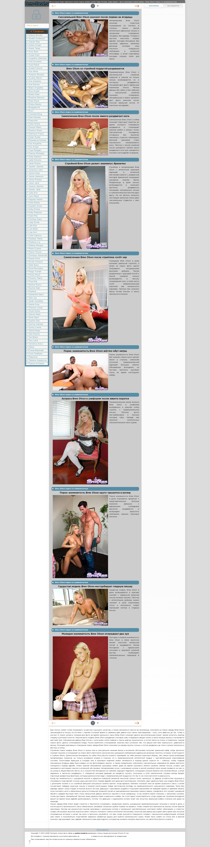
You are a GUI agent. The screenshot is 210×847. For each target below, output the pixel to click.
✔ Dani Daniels (33, 117)
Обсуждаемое (173, 6)
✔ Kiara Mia (31, 216)
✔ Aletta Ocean (33, 45)
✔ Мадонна (31, 357)
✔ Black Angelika (34, 88)
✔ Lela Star (31, 226)
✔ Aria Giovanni (34, 62)
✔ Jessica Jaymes (34, 186)
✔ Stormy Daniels (34, 324)
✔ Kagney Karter (34, 199)
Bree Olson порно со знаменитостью (71, 13)
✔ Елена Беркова (35, 350)
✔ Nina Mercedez (34, 268)
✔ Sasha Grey (32, 304)
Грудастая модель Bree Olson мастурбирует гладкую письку (95, 587)
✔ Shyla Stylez (33, 311)
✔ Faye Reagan (33, 150)
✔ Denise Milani (33, 127)
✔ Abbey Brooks (34, 35)
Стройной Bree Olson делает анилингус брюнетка (95, 164)
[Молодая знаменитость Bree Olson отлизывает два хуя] (80, 678)
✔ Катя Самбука (34, 354)
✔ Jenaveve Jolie (34, 170)
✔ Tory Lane (32, 341)
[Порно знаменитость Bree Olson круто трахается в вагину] (80, 536)
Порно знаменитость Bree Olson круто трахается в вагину (95, 493)
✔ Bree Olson (32, 101)
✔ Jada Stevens (33, 160)
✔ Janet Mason (33, 163)
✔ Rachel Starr (33, 288)
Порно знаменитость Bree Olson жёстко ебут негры (95, 351)
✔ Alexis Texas (33, 48)
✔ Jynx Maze (32, 196)
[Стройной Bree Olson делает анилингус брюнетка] (80, 207)
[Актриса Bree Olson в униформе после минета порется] (80, 442)
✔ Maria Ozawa (33, 249)
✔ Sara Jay (31, 298)
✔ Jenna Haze (33, 173)
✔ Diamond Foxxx (35, 134)
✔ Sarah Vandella (34, 301)
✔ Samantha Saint (35, 295)
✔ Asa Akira (32, 71)
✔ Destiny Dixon (34, 131)
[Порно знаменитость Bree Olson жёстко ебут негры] (80, 371)
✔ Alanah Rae (33, 42)
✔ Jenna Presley (34, 180)
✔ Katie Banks (33, 203)
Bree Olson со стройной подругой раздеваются (95, 69)
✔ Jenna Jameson (35, 176)
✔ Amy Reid (32, 52)
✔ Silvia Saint (32, 318)
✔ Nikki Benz (32, 265)
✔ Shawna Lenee (34, 308)
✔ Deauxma (32, 121)
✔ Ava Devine (32, 85)
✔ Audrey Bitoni (34, 78)
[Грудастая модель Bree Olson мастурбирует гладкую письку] (80, 607)
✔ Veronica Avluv (34, 344)
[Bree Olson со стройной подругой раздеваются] (80, 89)
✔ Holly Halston (33, 157)
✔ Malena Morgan (34, 245)
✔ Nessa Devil (33, 259)
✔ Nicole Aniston (34, 262)
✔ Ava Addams (33, 81)
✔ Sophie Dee (33, 321)
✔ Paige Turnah (33, 272)
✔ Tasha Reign (33, 331)
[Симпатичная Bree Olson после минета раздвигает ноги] (80, 137)
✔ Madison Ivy (33, 242)
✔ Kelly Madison (34, 213)
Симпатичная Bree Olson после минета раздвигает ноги (95, 116)
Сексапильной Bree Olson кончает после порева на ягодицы (95, 17)
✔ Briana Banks (33, 104)
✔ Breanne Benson (35, 98)
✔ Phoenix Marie (34, 278)
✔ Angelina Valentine (36, 58)
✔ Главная (37, 32)
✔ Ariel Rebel (32, 65)
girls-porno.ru (85, 836)
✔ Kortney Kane (34, 219)
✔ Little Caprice (33, 236)
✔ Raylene (31, 291)
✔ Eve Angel (32, 147)
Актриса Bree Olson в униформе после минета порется (95, 399)
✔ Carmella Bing (34, 114)
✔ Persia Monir (33, 275)
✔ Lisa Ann (31, 232)
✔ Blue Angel (32, 91)
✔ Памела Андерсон (36, 360)
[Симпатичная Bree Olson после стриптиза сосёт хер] (80, 301)
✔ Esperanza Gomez (36, 140)
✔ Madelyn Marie (34, 239)
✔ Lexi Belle (32, 229)
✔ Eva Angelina (33, 144)
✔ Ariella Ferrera (34, 68)
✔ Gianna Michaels (35, 153)
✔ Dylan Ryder (33, 137)
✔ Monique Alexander (36, 255)
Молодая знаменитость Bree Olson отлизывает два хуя (95, 634)
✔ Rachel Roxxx (34, 285)
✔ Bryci (29, 111)
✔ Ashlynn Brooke (35, 75)
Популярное (154, 6)
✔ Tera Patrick (33, 334)
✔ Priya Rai (31, 281)
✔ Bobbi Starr (33, 94)
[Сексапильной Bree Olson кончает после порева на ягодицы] (80, 39)
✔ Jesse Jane (32, 183)
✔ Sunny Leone (33, 327)
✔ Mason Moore (33, 252)
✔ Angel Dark (32, 55)
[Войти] (36, 14)
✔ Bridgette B (33, 108)
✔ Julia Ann (32, 193)
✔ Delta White (33, 124)
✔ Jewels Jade (33, 190)
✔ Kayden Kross (34, 206)
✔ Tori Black (32, 337)
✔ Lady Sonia (32, 222)
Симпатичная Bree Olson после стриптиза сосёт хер (95, 257)
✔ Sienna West (33, 314)
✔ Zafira (30, 347)
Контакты (103, 830)
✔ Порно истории (35, 364)
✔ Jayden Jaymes (35, 167)
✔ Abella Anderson (35, 39)
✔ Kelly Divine (33, 209)
